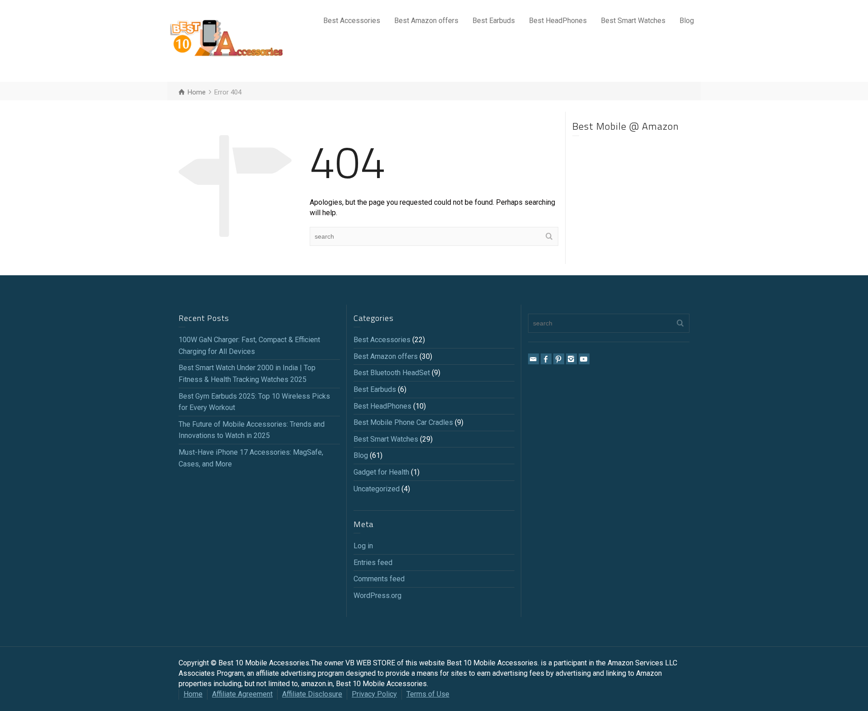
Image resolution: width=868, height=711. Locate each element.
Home (193, 694)
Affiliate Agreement (242, 694)
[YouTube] (584, 358)
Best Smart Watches (633, 20)
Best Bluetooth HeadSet (392, 372)
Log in (363, 545)
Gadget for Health (381, 472)
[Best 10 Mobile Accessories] (226, 40)
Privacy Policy (374, 694)
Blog (686, 20)
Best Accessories (351, 20)
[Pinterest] (558, 358)
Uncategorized (377, 489)
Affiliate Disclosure (312, 694)
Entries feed (373, 562)
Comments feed (379, 578)
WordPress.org (377, 595)
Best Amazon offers (426, 20)
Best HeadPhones (558, 20)
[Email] (533, 358)
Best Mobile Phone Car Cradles (403, 422)
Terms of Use (427, 694)
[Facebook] (546, 358)
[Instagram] (571, 358)
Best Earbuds (493, 20)
